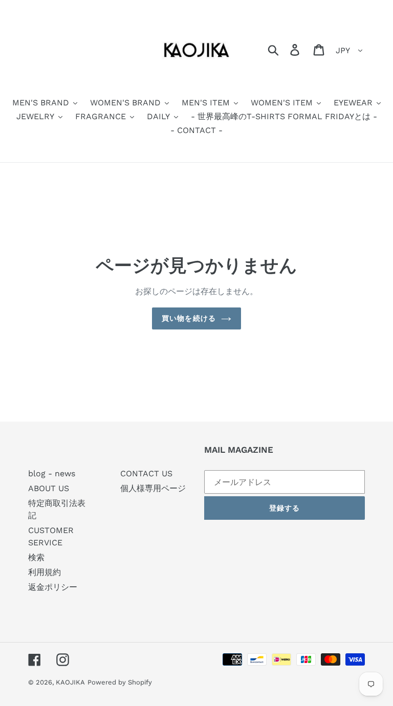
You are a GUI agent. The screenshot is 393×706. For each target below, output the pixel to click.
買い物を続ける (189, 318)
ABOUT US (48, 488)
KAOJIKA (70, 682)
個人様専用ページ (153, 488)
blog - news (51, 473)
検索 (36, 557)
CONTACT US (146, 473)
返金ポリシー (52, 587)
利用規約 (44, 572)
